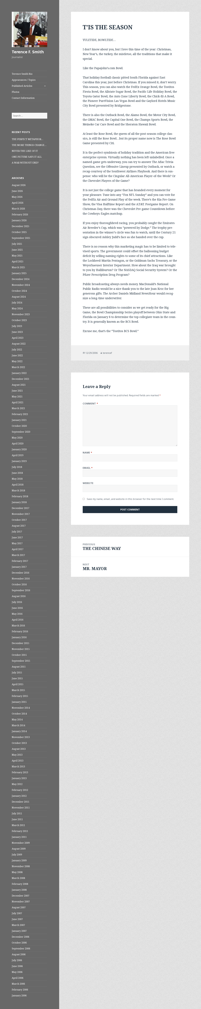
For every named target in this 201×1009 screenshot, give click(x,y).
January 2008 (19, 889)
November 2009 (21, 842)
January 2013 (19, 778)
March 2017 (18, 555)
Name (87, 452)
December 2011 (20, 801)
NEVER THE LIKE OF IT (25, 151)
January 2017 (19, 566)
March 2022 (18, 367)
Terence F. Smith (28, 51)
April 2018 (17, 484)
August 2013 (19, 748)
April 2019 (17, 455)
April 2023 (17, 337)
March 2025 (18, 267)
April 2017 (17, 549)
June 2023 (17, 332)
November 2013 (21, 737)
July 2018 (17, 467)
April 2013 (17, 760)
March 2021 (18, 408)
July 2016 (17, 602)
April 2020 (17, 443)
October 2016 (19, 584)
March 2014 (18, 725)
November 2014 (21, 707)
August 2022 (19, 343)
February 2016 (20, 631)
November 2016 (21, 578)
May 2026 (17, 196)
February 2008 (20, 884)
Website (88, 483)
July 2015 (17, 672)
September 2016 (21, 590)
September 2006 (21, 948)
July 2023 (17, 326)
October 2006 (19, 942)
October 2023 (19, 320)
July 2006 (17, 960)
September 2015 (21, 660)
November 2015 (21, 649)
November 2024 (21, 285)
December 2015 (20, 643)
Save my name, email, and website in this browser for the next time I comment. (130, 499)
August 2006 (19, 954)
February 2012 (20, 790)
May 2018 (17, 478)
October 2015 (19, 655)
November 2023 (21, 314)
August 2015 (19, 666)
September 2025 (21, 238)
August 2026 (19, 185)
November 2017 (21, 514)
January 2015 (19, 701)
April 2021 (17, 402)
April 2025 (17, 261)
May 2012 (17, 784)
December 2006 (20, 936)
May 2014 (17, 719)
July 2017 (17, 531)
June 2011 (17, 819)
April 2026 (17, 202)
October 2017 (19, 519)
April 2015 (17, 684)
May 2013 (17, 754)
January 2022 (19, 373)
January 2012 (19, 795)
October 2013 (19, 743)
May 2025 (17, 255)
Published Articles (22, 85)
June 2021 (17, 390)
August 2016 (19, 596)
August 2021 (19, 384)
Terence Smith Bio (22, 73)
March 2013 (18, 766)
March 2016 (18, 625)
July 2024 (17, 302)
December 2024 (20, 279)
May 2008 (17, 872)
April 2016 (17, 619)
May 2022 (17, 361)
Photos (15, 92)
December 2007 (20, 895)
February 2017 (20, 561)
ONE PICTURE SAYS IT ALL (27, 156)
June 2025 (17, 249)
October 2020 (19, 426)
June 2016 (17, 608)
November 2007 (21, 901)
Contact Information (23, 98)
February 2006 (20, 989)
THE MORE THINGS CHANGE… (29, 145)
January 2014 (19, 731)
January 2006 (19, 995)
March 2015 (18, 690)
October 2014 (19, 713)
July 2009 (17, 854)
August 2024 (19, 296)
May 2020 (17, 437)
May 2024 (17, 308)
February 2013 (20, 772)
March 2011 (18, 825)
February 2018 (20, 496)
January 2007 (19, 931)
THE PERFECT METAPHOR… (27, 139)
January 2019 (19, 461)
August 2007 (19, 907)
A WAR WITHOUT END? (25, 162)
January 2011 (19, 837)
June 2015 (17, 678)
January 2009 (19, 860)
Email (88, 467)
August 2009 (19, 848)
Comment (90, 403)
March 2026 (18, 208)
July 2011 (17, 813)
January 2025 (19, 273)
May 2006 (17, 972)
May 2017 (17, 543)
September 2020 (21, 431)
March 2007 (18, 925)
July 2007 (17, 913)
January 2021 (19, 420)
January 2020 (19, 449)
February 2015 (20, 696)
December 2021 (20, 379)
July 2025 (17, 243)
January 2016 (19, 637)
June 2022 (17, 355)
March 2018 (18, 490)
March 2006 (18, 983)
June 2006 (17, 966)
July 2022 (17, 349)
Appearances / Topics (23, 79)
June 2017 (17, 537)
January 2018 (19, 502)
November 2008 (21, 866)
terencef (107, 353)
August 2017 (19, 525)
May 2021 (17, 396)
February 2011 (20, 831)
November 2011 (21, 807)
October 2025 (19, 232)
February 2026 (20, 214)
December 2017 (20, 508)
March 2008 (18, 878)
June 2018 (17, 472)
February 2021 (20, 414)
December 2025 (20, 226)
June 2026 (17, 191)
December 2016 (20, 572)
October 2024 (19, 290)
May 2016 (17, 613)
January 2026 (19, 220)
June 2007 (17, 919)
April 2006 (17, 977)
